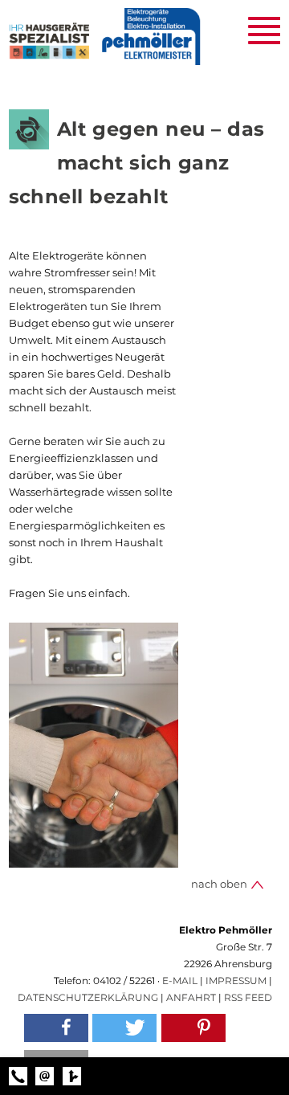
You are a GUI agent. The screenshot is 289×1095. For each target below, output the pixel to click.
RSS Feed (248, 997)
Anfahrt (191, 997)
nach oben (220, 883)
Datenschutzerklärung (88, 997)
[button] (56, 1028)
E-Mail (179, 980)
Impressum (236, 980)
